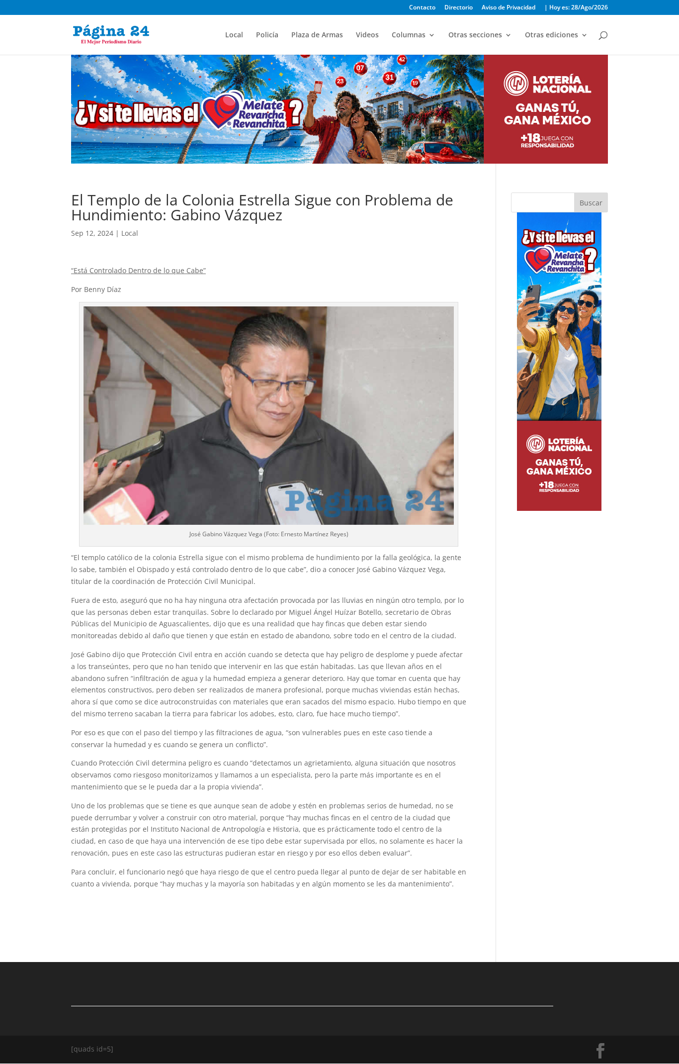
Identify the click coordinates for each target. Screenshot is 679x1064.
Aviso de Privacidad (508, 7)
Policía (267, 35)
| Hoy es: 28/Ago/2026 (576, 7)
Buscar (591, 202)
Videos (367, 35)
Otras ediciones (551, 35)
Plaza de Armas (317, 35)
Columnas (408, 35)
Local (234, 35)
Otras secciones (475, 35)
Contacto (422, 7)
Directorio (458, 7)
